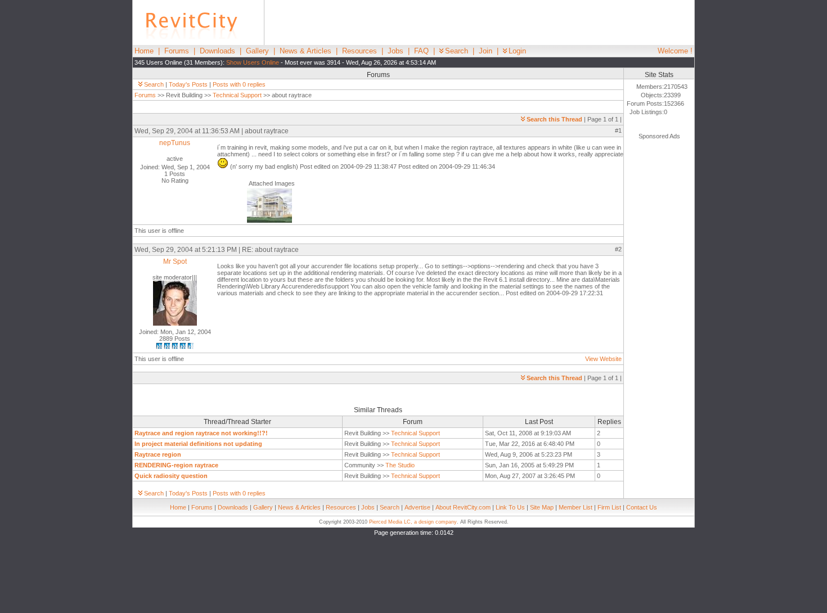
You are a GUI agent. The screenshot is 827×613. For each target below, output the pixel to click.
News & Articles (305, 51)
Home (144, 51)
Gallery (257, 51)
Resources (359, 51)
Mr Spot (175, 261)
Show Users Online (252, 62)
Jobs (395, 51)
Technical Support (237, 95)
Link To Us (510, 507)
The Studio (400, 465)
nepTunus (174, 143)
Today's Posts (188, 84)
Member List (575, 507)
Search (456, 51)
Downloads (217, 51)
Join (485, 51)
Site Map (542, 507)
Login (517, 51)
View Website (603, 358)
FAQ (421, 51)
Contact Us (641, 507)
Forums (176, 51)
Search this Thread (554, 119)
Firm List (609, 507)
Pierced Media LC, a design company (413, 522)
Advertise (417, 507)
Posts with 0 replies (239, 84)
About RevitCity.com (463, 507)
